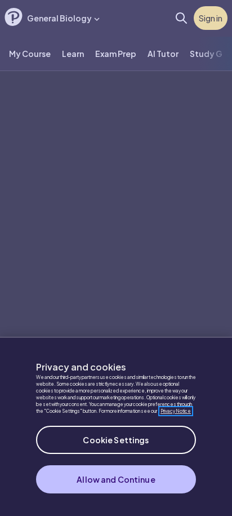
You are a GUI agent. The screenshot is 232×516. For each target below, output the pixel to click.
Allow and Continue (116, 479)
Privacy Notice (175, 411)
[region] (116, 426)
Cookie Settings (116, 440)
